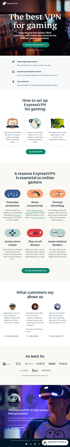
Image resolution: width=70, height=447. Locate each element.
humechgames (33, 336)
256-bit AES (17, 215)
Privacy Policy (35, 440)
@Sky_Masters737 (57, 336)
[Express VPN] (10, 3)
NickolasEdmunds (12, 336)
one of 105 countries (37, 217)
